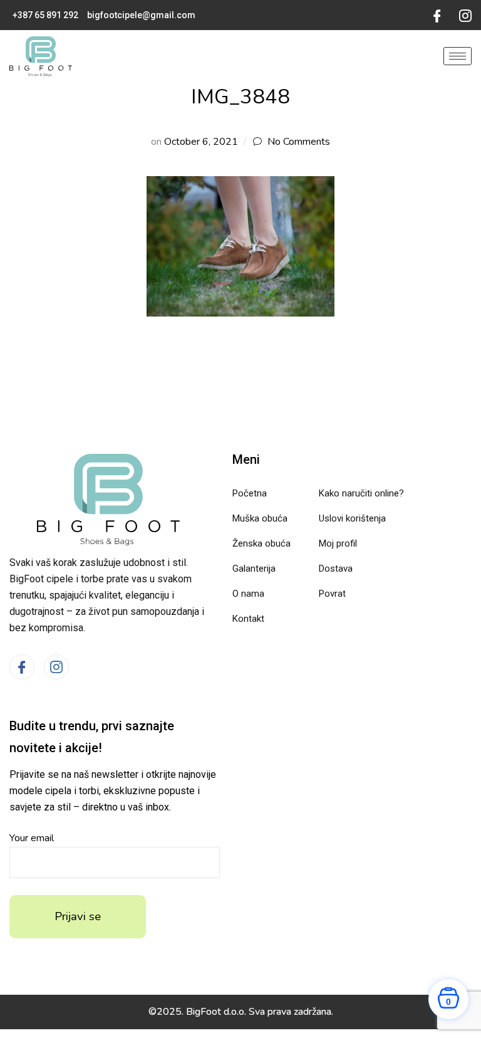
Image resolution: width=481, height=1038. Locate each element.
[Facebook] (437, 15)
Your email (31, 838)
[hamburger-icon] (457, 56)
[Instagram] (465, 15)
